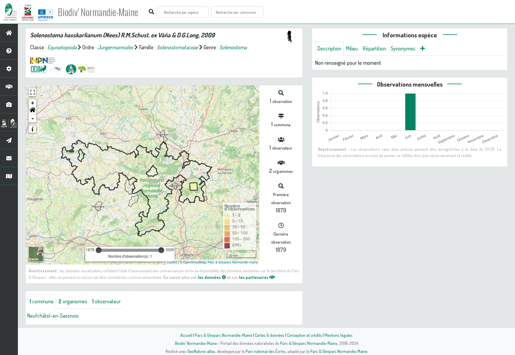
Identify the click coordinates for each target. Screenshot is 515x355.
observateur (106, 301)
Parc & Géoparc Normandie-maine (233, 261)
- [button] (32, 118)
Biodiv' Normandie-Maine (98, 12)
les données (210, 277)
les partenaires (254, 277)
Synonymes (403, 48)
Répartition (374, 48)
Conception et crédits (304, 335)
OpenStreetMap (194, 261)
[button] (32, 111)
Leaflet (172, 261)
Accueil (186, 335)
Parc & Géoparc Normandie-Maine (223, 335)
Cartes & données (269, 335)
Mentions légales (339, 335)
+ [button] (32, 103)
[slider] (99, 250)
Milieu (352, 48)
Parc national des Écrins (266, 351)
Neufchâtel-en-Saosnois (53, 315)
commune (42, 301)
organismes (72, 301)
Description (329, 48)
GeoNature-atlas (201, 351)
